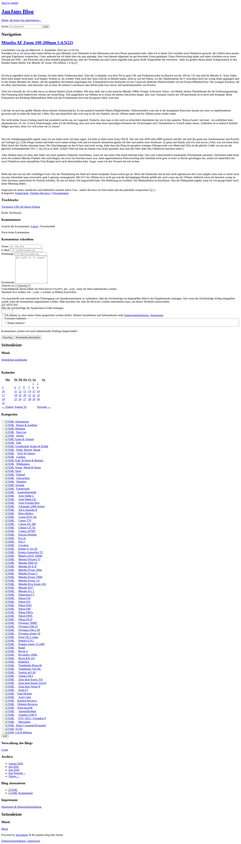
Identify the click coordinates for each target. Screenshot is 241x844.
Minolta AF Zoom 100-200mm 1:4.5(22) (37, 42)
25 (15, 399)
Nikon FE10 (25, 619)
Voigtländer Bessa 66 (30, 665)
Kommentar (8, 282)
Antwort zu (7, 285)
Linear (34, 226)
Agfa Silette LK (27, 499)
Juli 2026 (13, 766)
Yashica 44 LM (26, 672)
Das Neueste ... (16, 773)
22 (33, 395)
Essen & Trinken (24, 439)
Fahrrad (20, 474)
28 (29, 399)
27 (24, 399)
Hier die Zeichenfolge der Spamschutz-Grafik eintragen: (32, 307)
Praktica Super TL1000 (31, 644)
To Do (18, 728)
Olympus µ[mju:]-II (29, 633)
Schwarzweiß (24, 707)
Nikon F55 (24, 601)
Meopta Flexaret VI (29, 559)
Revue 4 (23, 651)
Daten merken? (16, 322)
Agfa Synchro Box (29, 502)
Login (4, 749)
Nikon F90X (25, 615)
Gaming (20, 456)
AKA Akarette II (27, 509)
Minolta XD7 (25, 587)
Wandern (21, 481)
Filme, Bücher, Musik (28, 449)
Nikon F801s (25, 612)
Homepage (7, 253)
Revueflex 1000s (27, 654)
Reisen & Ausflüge (26, 425)
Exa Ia (22, 538)
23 (38, 395)
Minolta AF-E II (27, 566)
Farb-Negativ (24, 693)
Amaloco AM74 (27, 714)
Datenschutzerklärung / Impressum (143, 315)
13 (24, 391)
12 (20, 391)
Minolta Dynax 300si (30, 569)
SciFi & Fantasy (26, 453)
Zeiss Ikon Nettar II (29, 686)
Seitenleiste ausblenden (14, 359)
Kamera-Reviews (27, 700)
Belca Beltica (25, 513)
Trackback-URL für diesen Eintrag (20, 206)
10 (3, 391)
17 (3, 395)
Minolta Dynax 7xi (29, 580)
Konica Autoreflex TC (30, 552)
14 (29, 391)
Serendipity (22, 834)
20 (24, 395)
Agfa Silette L (26, 495)
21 (29, 395)
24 (3, 399)
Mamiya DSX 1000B (30, 555)
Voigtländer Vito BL (29, 668)
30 (38, 399)
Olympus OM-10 (28, 626)
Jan (23, 50)
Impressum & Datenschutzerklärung (21, 806)
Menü (4, 828)
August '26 (20, 406)
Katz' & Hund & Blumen (29, 460)
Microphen (24, 721)
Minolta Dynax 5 (27, 573)
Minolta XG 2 (26, 591)
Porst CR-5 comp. (28, 637)
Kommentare (25, 793)
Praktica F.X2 (26, 640)
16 (38, 391)
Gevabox (23, 545)
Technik (19, 485)
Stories (20, 435)
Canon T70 (24, 520)
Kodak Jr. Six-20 (27, 548)
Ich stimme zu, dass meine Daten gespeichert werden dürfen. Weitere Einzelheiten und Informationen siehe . (84, 315)
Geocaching (23, 478)
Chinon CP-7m (26, 527)
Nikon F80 (24, 608)
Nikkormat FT (26, 594)
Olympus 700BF (27, 622)
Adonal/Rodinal (27, 711)
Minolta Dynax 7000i (30, 577)
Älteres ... (13, 776)
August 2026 (15, 763)
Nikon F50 (24, 598)
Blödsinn (20, 428)
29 (33, 399)
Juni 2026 (13, 769)
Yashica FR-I (25, 675)
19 (20, 395)
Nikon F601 (25, 605)
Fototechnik (21, 193)
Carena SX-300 (27, 524)
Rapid (21, 647)
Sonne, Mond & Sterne (28, 467)
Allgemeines (22, 421)
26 (20, 399)
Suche (4, 26)
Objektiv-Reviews (40, 193)
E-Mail (5, 250)
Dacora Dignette (27, 534)
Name (4, 246)
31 (3, 403)
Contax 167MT (27, 531)
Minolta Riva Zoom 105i (32, 584)
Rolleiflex (23, 661)
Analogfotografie (26, 492)
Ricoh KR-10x (26, 658)
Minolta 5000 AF (28, 562)
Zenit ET (23, 690)
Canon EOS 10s (27, 516)
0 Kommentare (60, 193)
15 (33, 391)
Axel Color (24, 697)
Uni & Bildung (23, 732)
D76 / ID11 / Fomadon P (32, 718)
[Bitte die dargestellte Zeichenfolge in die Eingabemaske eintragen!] (9, 304)
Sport (18, 471)
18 (15, 395)
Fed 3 (21, 541)
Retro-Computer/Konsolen (31, 725)
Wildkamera (23, 463)
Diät (18, 442)
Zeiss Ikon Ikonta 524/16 (32, 682)
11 (15, 391)
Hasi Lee (21, 432)
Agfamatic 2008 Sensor (31, 506)
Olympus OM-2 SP (29, 629)
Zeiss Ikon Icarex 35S (30, 679)
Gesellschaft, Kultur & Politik (31, 446)
